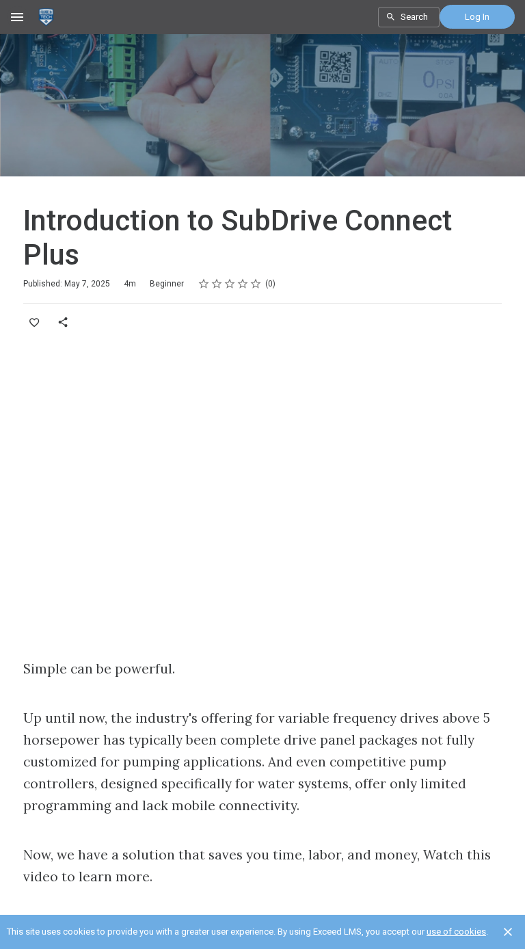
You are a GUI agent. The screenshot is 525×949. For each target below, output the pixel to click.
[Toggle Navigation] (18, 17)
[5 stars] (256, 284)
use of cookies (456, 931)
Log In (477, 17)
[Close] (508, 932)
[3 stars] (230, 284)
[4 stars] (243, 284)
